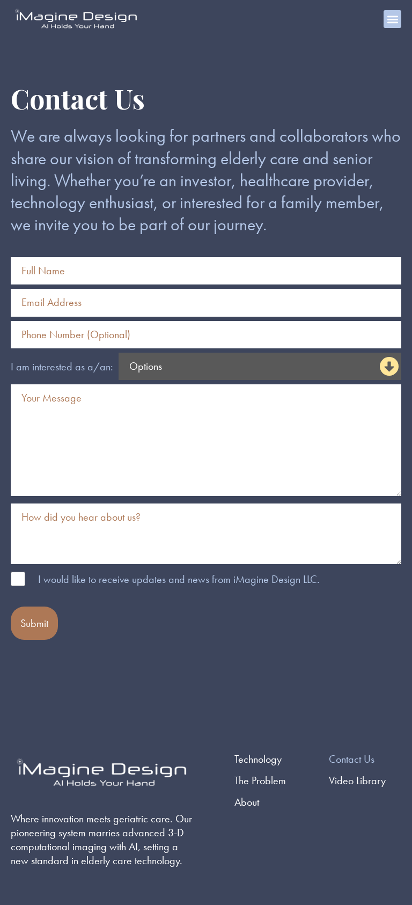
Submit (34, 623)
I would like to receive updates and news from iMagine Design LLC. (179, 579)
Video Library (357, 780)
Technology (258, 759)
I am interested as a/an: (62, 367)
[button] (392, 19)
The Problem (260, 780)
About (246, 802)
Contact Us (351, 759)
